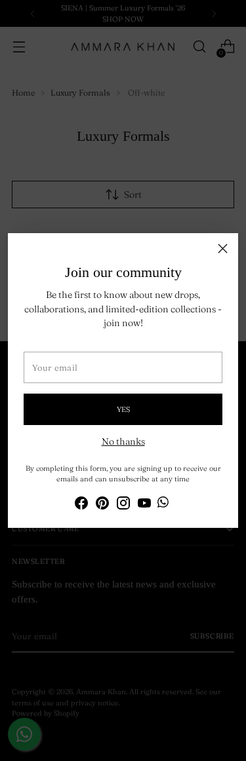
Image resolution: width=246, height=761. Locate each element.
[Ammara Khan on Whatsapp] (163, 503)
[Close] (223, 248)
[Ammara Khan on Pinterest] (102, 505)
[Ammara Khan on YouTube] (144, 505)
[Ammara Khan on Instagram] (123, 505)
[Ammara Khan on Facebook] (81, 505)
